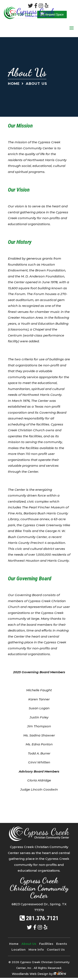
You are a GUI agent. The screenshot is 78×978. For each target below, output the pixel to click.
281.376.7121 (42, 918)
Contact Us (56, 949)
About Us (28, 944)
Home (14, 83)
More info (36, 949)
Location (18, 949)
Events (61, 944)
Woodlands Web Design (30, 974)
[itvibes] (60, 974)
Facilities (46, 944)
